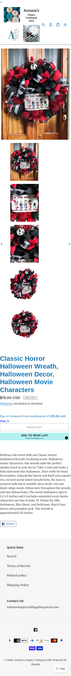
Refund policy (17, 575)
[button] (34, 436)
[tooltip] (66, 437)
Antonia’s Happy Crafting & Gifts (33, 660)
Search (12, 556)
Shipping (6, 403)
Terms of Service (19, 566)
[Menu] (65, 24)
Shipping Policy (18, 585)
